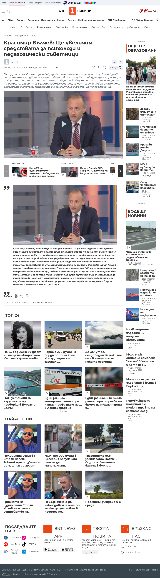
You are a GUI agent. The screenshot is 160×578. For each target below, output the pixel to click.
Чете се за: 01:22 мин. (135, 346)
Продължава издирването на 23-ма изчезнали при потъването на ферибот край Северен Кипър (148, 292)
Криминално (79, 27)
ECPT (59, 570)
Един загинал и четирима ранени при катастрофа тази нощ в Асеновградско (63, 403)
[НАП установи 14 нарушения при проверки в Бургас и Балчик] (22, 381)
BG (154, 11)
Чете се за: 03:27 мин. (146, 321)
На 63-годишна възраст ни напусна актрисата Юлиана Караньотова (22, 355)
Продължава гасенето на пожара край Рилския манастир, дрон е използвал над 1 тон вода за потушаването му (148, 273)
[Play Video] (63, 124)
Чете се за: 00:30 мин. (135, 371)
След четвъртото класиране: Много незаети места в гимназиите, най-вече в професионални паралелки (148, 185)
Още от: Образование (143, 48)
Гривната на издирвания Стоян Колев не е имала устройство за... (18, 506)
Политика (61, 27)
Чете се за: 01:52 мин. (146, 282)
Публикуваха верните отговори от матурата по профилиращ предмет (148, 130)
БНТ (4, 2)
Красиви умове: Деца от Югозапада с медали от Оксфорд (147, 147)
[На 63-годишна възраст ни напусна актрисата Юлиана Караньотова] (22, 335)
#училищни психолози (17, 302)
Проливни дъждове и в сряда (103, 503)
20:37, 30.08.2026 (148, 279)
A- (121, 62)
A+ (114, 62)
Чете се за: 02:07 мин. (137, 265)
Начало (8, 35)
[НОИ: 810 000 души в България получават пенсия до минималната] (63, 438)
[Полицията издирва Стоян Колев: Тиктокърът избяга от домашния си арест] (22, 438)
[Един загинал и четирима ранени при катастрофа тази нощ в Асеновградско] (63, 381)
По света (26, 27)
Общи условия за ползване (15, 570)
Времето (33, 20)
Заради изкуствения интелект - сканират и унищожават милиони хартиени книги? (148, 112)
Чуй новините (145, 20)
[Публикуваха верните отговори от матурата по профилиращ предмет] (132, 132)
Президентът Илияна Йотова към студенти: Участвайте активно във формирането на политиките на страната (141, 93)
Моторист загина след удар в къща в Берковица (141, 383)
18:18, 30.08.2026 (148, 318)
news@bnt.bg (132, 552)
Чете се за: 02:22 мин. (135, 417)
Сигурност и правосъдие (125, 27)
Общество (98, 27)
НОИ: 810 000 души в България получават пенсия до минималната (61, 460)
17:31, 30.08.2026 (134, 415)
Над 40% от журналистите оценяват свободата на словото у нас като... (44, 172)
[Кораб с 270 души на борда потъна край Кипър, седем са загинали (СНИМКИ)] (63, 335)
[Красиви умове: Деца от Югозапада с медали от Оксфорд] (132, 149)
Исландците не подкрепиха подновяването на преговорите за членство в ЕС (148, 312)
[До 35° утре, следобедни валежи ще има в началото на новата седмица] (104, 335)
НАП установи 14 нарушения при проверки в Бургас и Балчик (19, 403)
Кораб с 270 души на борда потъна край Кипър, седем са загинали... (60, 356)
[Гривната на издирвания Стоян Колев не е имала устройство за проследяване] (22, 485)
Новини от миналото (91, 20)
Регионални (44, 27)
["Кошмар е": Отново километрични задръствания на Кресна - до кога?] (141, 235)
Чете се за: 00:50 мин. (135, 392)
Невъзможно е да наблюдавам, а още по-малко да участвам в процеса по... (62, 506)
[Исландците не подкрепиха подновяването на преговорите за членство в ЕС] (132, 314)
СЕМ (52, 570)
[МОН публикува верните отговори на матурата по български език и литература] (132, 169)
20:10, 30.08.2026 (148, 299)
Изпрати (90, 552)
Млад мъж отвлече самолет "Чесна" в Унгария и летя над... (140, 360)
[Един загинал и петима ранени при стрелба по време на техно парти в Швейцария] (104, 381)
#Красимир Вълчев (42, 302)
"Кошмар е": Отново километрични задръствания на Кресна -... (138, 256)
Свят (11, 20)
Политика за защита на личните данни (85, 570)
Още (147, 27)
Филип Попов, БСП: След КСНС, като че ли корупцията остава (94, 171)
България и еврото (53, 20)
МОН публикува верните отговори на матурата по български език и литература (148, 167)
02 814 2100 (131, 546)
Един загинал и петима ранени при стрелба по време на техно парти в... (103, 403)
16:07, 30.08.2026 (134, 343)
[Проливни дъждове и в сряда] (104, 485)
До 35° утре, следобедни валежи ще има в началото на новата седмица (103, 356)
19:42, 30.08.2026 (134, 263)
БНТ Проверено (117, 20)
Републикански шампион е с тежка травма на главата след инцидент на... (140, 406)
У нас (13, 27)
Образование (21, 35)
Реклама (63, 411)
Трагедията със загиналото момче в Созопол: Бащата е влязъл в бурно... (101, 460)
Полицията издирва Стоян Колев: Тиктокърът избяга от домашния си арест (22, 460)
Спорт (21, 20)
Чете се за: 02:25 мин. (146, 301)
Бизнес (72, 20)
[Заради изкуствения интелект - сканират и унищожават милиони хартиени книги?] (132, 114)
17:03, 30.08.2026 (134, 368)
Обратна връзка (39, 570)
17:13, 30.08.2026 (134, 390)
